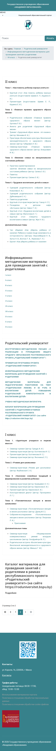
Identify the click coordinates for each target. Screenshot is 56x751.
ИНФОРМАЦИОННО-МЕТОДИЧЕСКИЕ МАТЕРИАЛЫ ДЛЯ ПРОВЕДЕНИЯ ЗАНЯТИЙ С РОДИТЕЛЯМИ (26, 374)
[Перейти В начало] (5, 612)
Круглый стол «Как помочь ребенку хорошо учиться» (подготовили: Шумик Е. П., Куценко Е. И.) (30, 96)
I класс (8, 275)
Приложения (20, 523)
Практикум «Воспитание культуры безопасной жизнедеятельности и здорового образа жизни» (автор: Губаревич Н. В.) (30, 141)
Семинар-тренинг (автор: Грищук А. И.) (27, 449)
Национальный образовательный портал (35, 15)
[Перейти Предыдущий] (10, 612)
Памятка (13, 174)
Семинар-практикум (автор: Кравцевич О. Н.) (29, 484)
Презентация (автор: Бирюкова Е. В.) (26, 490)
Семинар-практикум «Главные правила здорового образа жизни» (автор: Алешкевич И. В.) (30, 150)
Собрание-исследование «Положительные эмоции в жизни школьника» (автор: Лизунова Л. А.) (30, 517)
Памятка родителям (19, 199)
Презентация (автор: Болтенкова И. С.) (27, 454)
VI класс (8, 301)
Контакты (6, 675)
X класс (8, 322)
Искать (50, 38)
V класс (8, 296)
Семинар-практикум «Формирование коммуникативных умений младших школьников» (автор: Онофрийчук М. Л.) (30, 537)
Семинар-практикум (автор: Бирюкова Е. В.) (29, 487)
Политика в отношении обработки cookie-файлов (25, 704)
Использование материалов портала (19, 695)
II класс (11, 81)
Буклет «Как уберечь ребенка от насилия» (28, 242)
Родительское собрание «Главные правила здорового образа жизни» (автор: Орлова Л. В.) (30, 121)
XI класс (8, 327)
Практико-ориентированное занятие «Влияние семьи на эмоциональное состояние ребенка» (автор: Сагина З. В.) (30, 169)
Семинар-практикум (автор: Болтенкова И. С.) (30, 452)
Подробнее (10, 593)
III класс (8, 285)
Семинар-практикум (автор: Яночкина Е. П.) (29, 457)
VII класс (9, 306)
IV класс (8, 291)
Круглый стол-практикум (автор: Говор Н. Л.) (30, 202)
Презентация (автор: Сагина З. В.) (24, 177)
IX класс (8, 317)
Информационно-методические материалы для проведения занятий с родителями (26, 263)
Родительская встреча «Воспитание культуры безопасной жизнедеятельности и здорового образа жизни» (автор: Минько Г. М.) (30, 545)
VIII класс (9, 311)
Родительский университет (27, 343)
